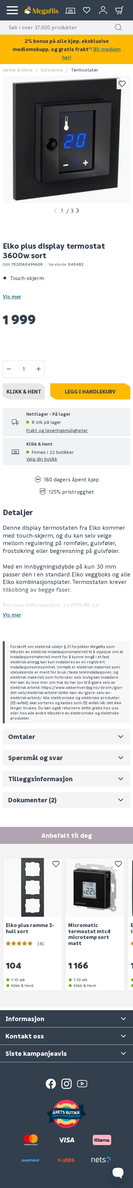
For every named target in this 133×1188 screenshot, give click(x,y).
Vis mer (12, 296)
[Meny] (12, 10)
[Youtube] (82, 1084)
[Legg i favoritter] (122, 83)
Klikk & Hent (23, 391)
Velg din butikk (41, 459)
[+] (38, 369)
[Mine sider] (86, 10)
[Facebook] (51, 1084)
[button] (118, 27)
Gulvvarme (52, 70)
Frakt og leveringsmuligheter (57, 430)
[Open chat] (118, 1173)
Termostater (84, 70)
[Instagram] (66, 1084)
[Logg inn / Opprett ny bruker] (103, 10)
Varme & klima (17, 70)
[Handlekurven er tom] (119, 10)
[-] (9, 369)
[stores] (70, 10)
